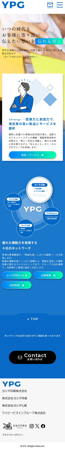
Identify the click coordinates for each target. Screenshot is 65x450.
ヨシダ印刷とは (15, 275)
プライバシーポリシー (12, 434)
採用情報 (15, 285)
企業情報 (46, 275)
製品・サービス (30, 155)
